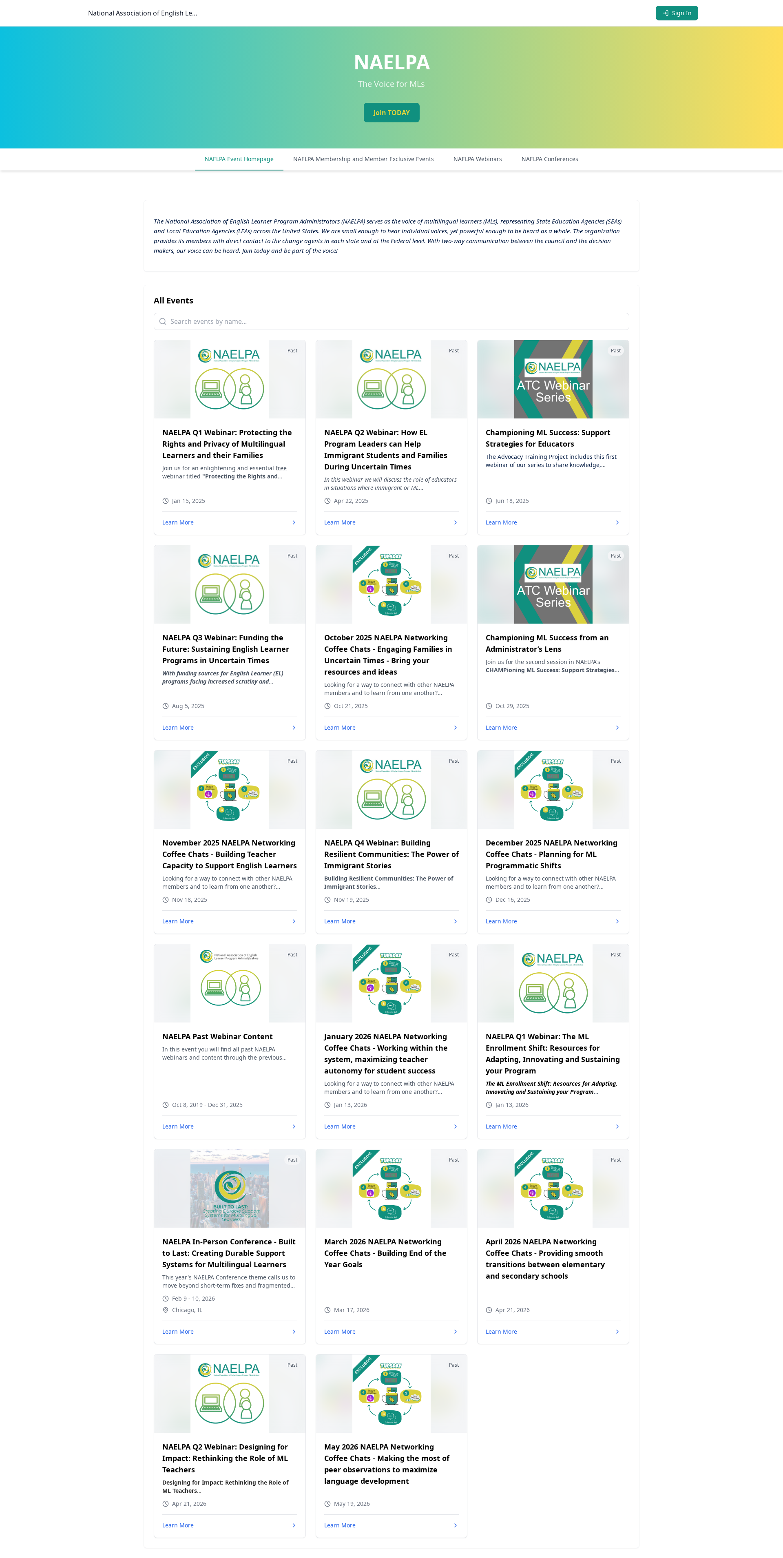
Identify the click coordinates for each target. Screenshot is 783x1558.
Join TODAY (392, 112)
